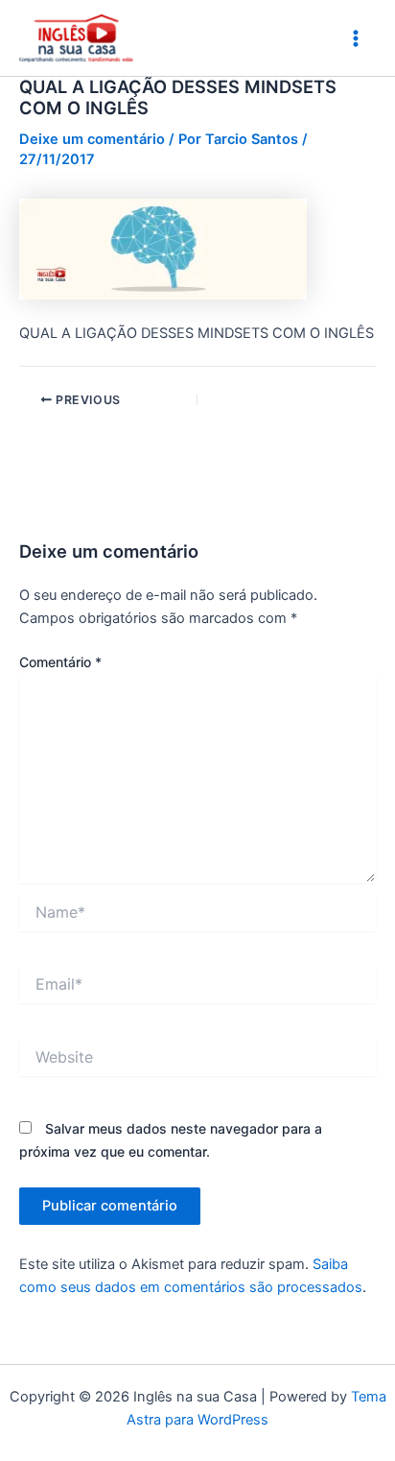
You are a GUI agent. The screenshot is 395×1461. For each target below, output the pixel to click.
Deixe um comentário (92, 139)
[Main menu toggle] (356, 38)
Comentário (60, 662)
